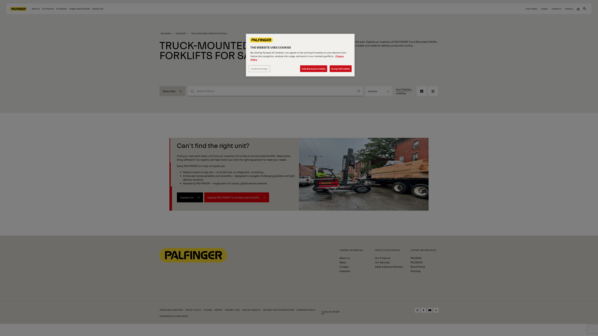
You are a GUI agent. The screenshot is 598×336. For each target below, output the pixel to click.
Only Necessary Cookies (313, 68)
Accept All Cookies (340, 68)
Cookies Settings (259, 68)
